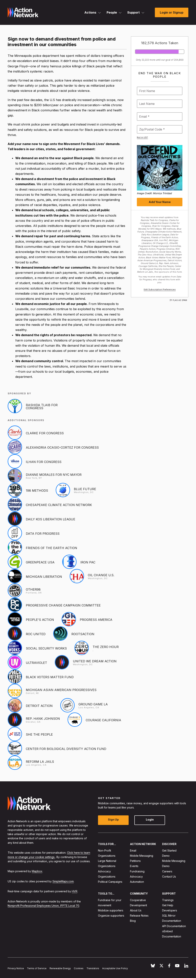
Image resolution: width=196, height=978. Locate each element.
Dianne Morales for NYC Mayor (54, 475)
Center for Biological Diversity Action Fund (66, 749)
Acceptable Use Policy (115, 968)
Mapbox (37, 871)
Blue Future (85, 489)
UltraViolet (36, 663)
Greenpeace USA (40, 562)
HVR (74, 891)
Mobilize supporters (110, 910)
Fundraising (137, 871)
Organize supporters (111, 915)
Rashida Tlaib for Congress (42, 406)
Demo (166, 855)
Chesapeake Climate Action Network (59, 505)
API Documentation (174, 926)
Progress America (96, 620)
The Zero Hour (106, 647)
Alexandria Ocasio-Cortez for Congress (62, 447)
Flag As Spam (180, 300)
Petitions (135, 860)
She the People (39, 734)
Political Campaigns (110, 881)
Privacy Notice (16, 968)
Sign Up (113, 819)
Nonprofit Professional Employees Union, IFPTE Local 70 (43, 905)
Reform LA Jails (40, 762)
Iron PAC (87, 562)
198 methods (37, 490)
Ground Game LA (93, 704)
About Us (135, 910)
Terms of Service (37, 968)
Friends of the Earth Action (51, 548)
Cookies (78, 968)
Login (150, 819)
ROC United (36, 634)
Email (133, 850)
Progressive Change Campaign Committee (63, 605)
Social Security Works (46, 648)
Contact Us (169, 876)
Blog (133, 921)
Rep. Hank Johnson (43, 718)
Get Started (169, 850)
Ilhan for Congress (43, 462)
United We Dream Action (95, 661)
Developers (169, 910)
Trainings (168, 900)
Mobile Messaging (141, 855)
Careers (167, 871)
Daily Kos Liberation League (50, 519)
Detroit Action (39, 706)
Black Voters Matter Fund (50, 677)
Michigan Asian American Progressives (61, 690)
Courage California (103, 720)
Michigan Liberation (44, 577)
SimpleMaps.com (63, 881)
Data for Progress (43, 533)
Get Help (167, 905)
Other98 (33, 589)
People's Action (40, 620)
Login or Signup (171, 12)
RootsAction (82, 634)
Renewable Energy (60, 968)
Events (134, 866)
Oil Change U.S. (101, 575)
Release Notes (139, 915)
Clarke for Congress (45, 433)
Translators (93, 968)
